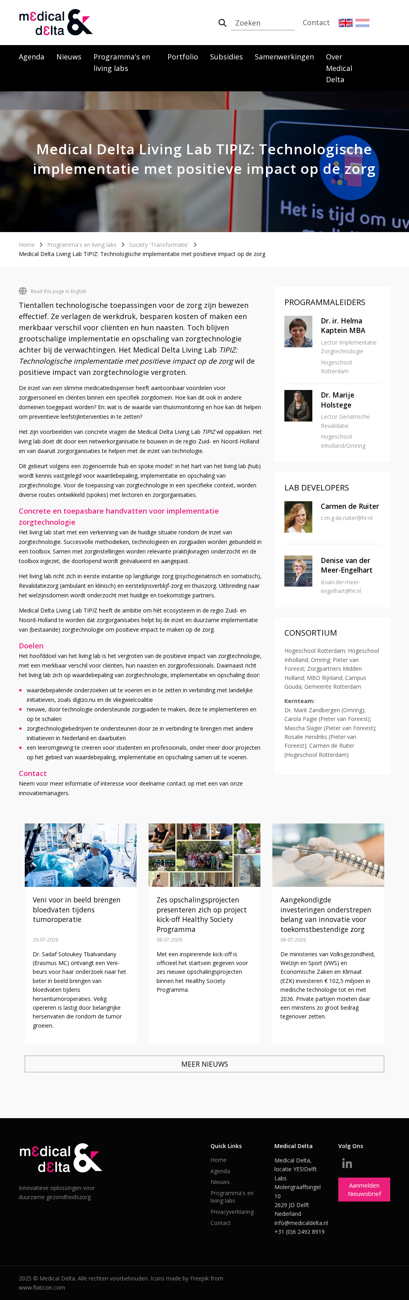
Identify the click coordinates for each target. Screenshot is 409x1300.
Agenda (31, 56)
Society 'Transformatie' (159, 244)
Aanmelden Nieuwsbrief (364, 1189)
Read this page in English (58, 291)
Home (27, 244)
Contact (316, 22)
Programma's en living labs (121, 62)
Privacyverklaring (232, 1211)
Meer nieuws (204, 1064)
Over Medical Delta (339, 68)
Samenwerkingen (284, 56)
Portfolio (182, 56)
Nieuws (68, 56)
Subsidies (226, 56)
